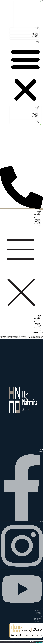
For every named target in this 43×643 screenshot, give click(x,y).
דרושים (37, 39)
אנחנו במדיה (37, 40)
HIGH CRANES (35, 110)
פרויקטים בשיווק (37, 223)
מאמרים (37, 41)
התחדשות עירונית (36, 37)
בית (38, 26)
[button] (25, 75)
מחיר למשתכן (35, 32)
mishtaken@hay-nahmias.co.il (39, 452)
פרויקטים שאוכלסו (35, 33)
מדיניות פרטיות (37, 642)
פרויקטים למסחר (36, 34)
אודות (37, 28)
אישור (40, 642)
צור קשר (37, 42)
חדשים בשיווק (35, 31)
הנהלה (36, 29)
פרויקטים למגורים (38, 215)
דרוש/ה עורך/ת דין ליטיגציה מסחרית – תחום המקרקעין (30, 334)
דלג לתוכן (41, 0)
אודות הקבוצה (36, 27)
